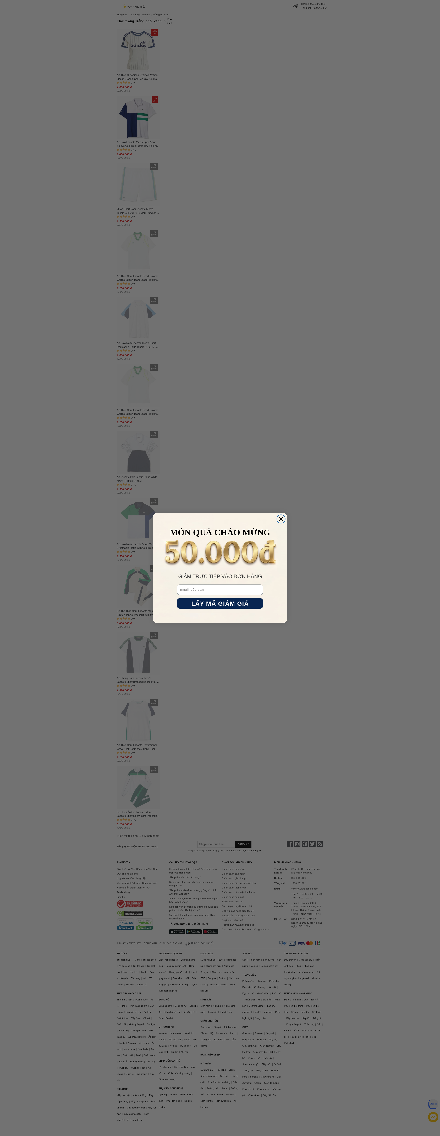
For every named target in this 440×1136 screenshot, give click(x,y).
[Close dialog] (281, 519)
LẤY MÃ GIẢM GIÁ (220, 603)
